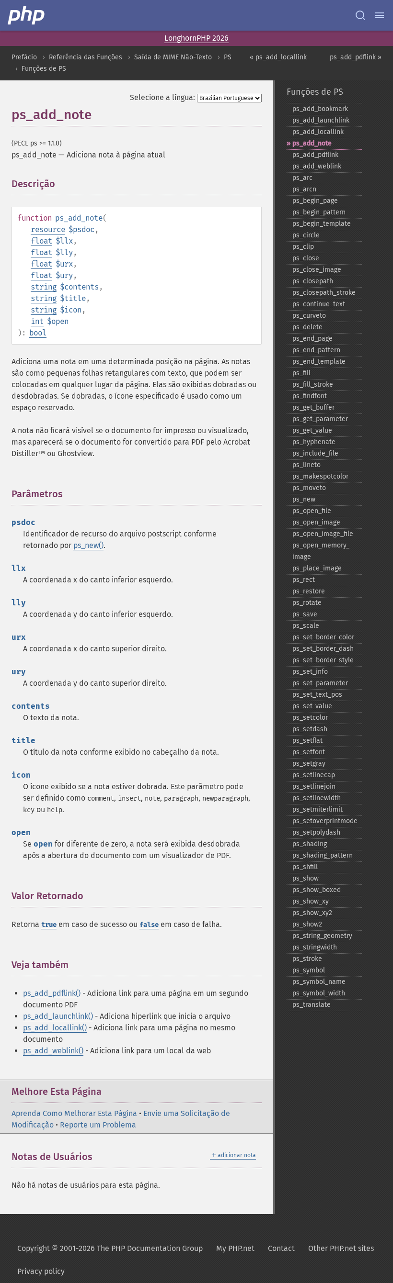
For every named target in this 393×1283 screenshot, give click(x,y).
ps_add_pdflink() (52, 993)
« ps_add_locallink (278, 57)
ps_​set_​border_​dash (323, 649)
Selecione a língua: (162, 97)
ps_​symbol (308, 970)
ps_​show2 (307, 924)
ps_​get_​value (312, 430)
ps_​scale (305, 626)
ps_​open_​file (311, 511)
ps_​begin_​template (321, 224)
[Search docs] (360, 15)
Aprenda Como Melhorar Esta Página (74, 1113)
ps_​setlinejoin (313, 786)
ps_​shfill (305, 867)
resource (48, 229)
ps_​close (305, 258)
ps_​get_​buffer (313, 407)
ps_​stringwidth (314, 947)
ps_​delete (307, 327)
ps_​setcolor (310, 718)
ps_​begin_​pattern (319, 212)
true (49, 925)
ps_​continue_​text (318, 304)
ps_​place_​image (317, 568)
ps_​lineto (306, 465)
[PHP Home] (27, 15)
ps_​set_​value (312, 706)
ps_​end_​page (312, 339)
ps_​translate (311, 1005)
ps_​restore (308, 591)
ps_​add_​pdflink (315, 155)
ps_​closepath (312, 281)
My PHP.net (235, 1248)
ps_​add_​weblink (316, 166)
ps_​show (305, 878)
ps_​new (303, 499)
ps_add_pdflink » (355, 57)
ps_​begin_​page (315, 201)
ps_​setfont (308, 752)
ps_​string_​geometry (322, 936)
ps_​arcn (304, 189)
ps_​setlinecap (313, 775)
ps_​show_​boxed (316, 890)
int (37, 321)
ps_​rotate (307, 603)
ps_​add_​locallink (318, 132)
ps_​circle (306, 235)
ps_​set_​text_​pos (317, 695)
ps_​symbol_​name (319, 982)
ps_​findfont (309, 396)
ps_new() (88, 545)
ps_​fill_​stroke (312, 384)
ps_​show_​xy (310, 901)
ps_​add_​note (312, 143)
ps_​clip (303, 247)
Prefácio (24, 57)
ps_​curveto (309, 316)
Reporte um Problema (98, 1124)
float (41, 240)
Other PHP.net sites (341, 1248)
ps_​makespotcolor (320, 476)
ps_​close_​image (316, 270)
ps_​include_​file (315, 453)
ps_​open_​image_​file (322, 534)
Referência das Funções (85, 57)
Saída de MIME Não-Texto (173, 57)
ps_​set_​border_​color (323, 637)
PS (227, 57)
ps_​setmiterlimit (317, 809)
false (149, 925)
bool (37, 332)
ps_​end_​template (319, 361)
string (44, 286)
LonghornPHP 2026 (196, 38)
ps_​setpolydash (316, 832)
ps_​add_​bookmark (320, 109)
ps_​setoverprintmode (325, 821)
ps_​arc (302, 178)
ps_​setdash (309, 729)
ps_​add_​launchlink (320, 120)
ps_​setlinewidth (316, 798)
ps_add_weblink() (53, 1050)
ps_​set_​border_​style (323, 660)
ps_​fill (301, 373)
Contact (281, 1248)
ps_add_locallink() (55, 1027)
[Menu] (379, 15)
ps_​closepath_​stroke (324, 293)
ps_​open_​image (316, 522)
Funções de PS (44, 69)
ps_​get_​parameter (320, 419)
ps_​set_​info (310, 672)
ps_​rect (303, 580)
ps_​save (304, 614)
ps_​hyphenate (313, 442)
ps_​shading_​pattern (322, 855)
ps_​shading (309, 844)
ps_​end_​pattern (316, 350)
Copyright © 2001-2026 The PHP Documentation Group (110, 1248)
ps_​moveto (309, 488)
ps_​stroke (307, 959)
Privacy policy (41, 1271)
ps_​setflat (307, 740)
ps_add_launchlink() (58, 1016)
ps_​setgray (308, 763)
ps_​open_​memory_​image (320, 551)
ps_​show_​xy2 (312, 913)
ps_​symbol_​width (318, 993)
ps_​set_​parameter (320, 683)
